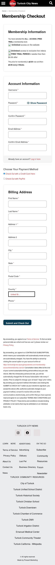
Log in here (35, 159)
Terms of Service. (33, 339)
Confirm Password (16, 116)
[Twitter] (37, 432)
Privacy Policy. (8, 345)
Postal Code (14, 276)
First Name (13, 198)
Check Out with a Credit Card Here (20, 173)
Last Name (13, 211)
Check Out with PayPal (15, 178)
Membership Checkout (17, 11)
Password (13, 102)
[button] (3, 3)
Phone (11, 300)
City (10, 250)
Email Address (15, 128)
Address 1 (13, 224)
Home (4, 11)
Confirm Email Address (18, 142)
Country (12, 289)
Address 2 (12, 237)
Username (13, 90)
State (11, 263)
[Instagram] (18, 432)
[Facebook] (27, 432)
